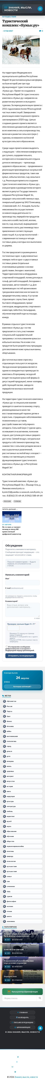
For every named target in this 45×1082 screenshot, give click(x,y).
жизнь (9, 766)
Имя (7, 578)
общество (10, 841)
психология (11, 861)
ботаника (10, 726)
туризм (17, 501)
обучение (10, 836)
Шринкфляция (23, 1027)
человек (10, 906)
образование (12, 831)
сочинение (11, 886)
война (9, 731)
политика (10, 851)
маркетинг (11, 816)
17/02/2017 (8, 31)
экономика (11, 921)
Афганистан (11, 701)
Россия (7, 501)
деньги (9, 751)
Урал (8, 716)
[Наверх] (40, 1028)
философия (11, 901)
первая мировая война (15, 846)
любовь (10, 811)
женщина (10, 761)
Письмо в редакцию (23, 1022)
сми (8, 881)
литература (11, 806)
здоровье (10, 771)
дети (8, 756)
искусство (11, 781)
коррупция (11, 796)
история (10, 786)
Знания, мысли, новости (18, 9)
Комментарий (11, 601)
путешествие (12, 866)
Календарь (23, 1017)
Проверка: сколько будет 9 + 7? (21, 624)
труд (8, 891)
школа (9, 916)
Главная (23, 1012)
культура (10, 801)
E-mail (14, 588)
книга (9, 791)
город (9, 746)
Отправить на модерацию (21, 655)
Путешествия (9, 17)
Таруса (9, 711)
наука (9, 826)
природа (10, 856)
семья (9, 876)
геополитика (11, 741)
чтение (9, 911)
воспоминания (12, 736)
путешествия (12, 871)
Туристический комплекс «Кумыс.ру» (20, 23)
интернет (10, 776)
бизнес (9, 721)
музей (9, 821)
